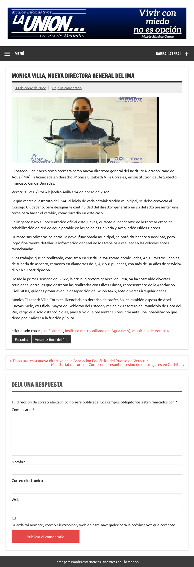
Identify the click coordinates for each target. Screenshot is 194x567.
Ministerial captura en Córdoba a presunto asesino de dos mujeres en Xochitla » (117, 364)
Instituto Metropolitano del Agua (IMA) (97, 330)
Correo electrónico (27, 480)
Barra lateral (168, 53)
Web (15, 499)
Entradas (55, 330)
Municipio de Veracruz (151, 330)
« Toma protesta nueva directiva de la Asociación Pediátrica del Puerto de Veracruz (79, 360)
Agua (42, 330)
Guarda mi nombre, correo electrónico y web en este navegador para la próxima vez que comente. (94, 525)
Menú (19, 53)
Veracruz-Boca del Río (51, 339)
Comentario (23, 409)
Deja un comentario (67, 88)
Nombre (19, 461)
